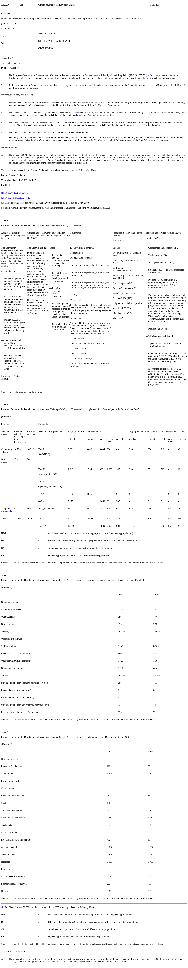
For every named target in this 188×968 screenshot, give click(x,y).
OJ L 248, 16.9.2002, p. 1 (17, 198)
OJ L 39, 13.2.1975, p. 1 (16, 193)
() (147, 75)
